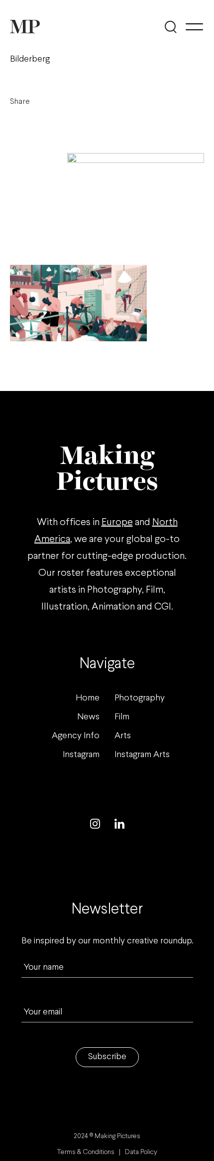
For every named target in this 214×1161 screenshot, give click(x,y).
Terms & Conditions (85, 1152)
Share (20, 101)
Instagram (81, 755)
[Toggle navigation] (194, 26)
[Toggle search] (170, 26)
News (88, 717)
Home (88, 698)
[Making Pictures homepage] (25, 26)
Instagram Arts (142, 755)
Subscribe (107, 1057)
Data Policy (141, 1152)
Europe (117, 522)
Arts (122, 736)
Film (121, 717)
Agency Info (76, 736)
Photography (139, 698)
